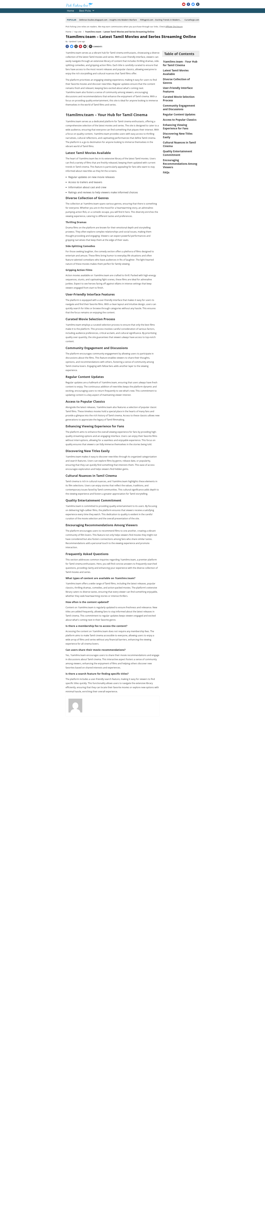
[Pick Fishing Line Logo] (79, 5)
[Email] (85, 46)
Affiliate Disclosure (174, 26)
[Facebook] (188, 4)
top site (78, 31)
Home (68, 31)
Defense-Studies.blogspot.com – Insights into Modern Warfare (108, 20)
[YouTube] (183, 4)
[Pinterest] (80, 46)
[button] (93, 10)
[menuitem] (70, 10)
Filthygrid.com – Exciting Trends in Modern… (160, 20)
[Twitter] (193, 4)
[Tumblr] (197, 4)
